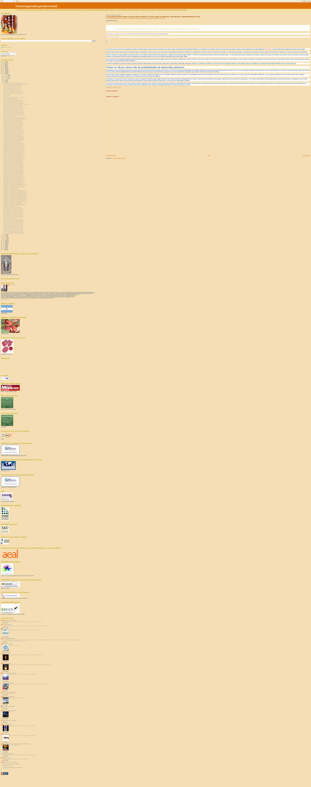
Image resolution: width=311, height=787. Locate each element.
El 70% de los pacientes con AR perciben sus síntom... (14, 174)
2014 (4, 243)
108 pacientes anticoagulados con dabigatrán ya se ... (13, 181)
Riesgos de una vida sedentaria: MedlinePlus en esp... (13, 100)
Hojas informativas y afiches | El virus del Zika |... (13, 85)
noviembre (5, 75)
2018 (4, 72)
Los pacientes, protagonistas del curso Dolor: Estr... (13, 155)
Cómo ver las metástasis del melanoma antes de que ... (14, 110)
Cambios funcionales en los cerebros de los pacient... (13, 114)
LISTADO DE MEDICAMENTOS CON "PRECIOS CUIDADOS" (15, 759)
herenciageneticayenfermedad (36, 6)
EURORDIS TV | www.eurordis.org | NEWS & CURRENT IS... (15, 190)
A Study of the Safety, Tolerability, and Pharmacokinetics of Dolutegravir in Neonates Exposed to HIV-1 (23, 621)
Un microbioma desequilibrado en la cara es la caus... (13, 226)
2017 (4, 73)
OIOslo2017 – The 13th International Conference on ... (14, 186)
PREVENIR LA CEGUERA (8, 696)
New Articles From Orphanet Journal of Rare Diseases (14, 103)
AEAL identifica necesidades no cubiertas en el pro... (13, 133)
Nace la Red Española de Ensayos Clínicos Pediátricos (14, 144)
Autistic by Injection (7, 724)
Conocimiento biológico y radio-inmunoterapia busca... (13, 136)
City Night (11, 711)
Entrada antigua (306, 155)
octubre (5, 77)
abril (4, 235)
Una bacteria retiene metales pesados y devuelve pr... (13, 111)
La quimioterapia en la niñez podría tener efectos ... (13, 141)
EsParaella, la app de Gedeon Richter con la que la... (13, 145)
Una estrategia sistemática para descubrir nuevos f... (13, 177)
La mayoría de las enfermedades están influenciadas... (14, 167)
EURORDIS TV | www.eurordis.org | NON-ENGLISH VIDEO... (15, 201)
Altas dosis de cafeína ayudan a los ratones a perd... (13, 107)
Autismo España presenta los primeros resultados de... (14, 123)
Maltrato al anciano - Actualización (10, 218)
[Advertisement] (118, 143)
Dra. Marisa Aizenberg (8, 682)
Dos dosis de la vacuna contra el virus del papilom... (13, 233)
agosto (4, 79)
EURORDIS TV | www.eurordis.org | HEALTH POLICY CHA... (15, 200)
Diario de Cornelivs (7, 663)
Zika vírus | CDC (6, 94)
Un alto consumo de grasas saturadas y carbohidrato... (14, 232)
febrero (5, 238)
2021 (4, 68)
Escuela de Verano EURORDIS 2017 (10, 206)
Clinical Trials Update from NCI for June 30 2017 (12, 101)
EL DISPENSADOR (7, 624)
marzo (4, 237)
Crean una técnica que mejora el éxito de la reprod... (13, 175)
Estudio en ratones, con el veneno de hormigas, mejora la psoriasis (22, 735)
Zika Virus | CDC (6, 96)
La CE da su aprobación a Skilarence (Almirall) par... (13, 163)
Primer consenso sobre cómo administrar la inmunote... (14, 117)
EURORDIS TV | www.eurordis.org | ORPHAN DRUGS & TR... (15, 199)
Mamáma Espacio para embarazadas (11, 763)
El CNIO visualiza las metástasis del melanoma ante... (13, 143)
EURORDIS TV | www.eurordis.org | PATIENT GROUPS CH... (15, 193)
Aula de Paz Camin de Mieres (9, 673)
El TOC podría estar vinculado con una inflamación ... (13, 216)
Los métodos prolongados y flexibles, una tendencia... (13, 139)
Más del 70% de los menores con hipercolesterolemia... (14, 220)
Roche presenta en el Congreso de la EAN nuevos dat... (14, 176)
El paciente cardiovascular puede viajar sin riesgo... (13, 150)
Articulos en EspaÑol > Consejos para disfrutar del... (13, 156)
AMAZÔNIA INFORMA (8, 753)
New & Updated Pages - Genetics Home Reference (13, 210)
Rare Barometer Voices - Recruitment (10, 188)
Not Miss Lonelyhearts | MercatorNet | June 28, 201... (13, 209)
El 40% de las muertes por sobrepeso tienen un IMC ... (14, 138)
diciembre (5, 74)
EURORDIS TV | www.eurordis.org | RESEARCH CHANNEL (15, 196)
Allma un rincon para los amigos (10, 762)
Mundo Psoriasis (6, 734)
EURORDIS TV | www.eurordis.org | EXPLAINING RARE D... (15, 195)
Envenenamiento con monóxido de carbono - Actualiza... (14, 149)
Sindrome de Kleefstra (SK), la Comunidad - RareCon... (14, 205)
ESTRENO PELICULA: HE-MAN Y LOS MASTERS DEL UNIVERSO (22, 674)
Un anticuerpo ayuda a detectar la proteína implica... (13, 225)
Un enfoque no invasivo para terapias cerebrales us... (13, 151)
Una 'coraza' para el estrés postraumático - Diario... (13, 120)
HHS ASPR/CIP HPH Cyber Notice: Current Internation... (14, 182)
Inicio (209, 155)
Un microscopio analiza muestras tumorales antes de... (14, 130)
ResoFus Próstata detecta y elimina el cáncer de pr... (13, 168)
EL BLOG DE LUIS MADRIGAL (10, 692)
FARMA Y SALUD (7, 757)
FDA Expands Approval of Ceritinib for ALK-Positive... (13, 162)
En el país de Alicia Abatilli (9, 706)
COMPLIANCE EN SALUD (14, 645)
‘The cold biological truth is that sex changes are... (13, 208)
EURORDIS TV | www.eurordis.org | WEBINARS (12, 202)
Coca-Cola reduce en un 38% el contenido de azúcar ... (14, 221)
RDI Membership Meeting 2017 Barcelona (11, 189)
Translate (12, 55)
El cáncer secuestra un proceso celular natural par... (13, 152)
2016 (4, 240)
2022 (4, 66)
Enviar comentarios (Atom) (119, 158)
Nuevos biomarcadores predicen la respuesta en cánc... (14, 132)
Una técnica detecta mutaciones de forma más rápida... (14, 112)
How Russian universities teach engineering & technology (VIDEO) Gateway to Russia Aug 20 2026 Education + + (25, 625)
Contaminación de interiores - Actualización (11, 142)
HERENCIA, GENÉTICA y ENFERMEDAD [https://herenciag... (15, 84)
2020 (4, 69)
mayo (4, 234)
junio (4, 81)
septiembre (5, 78)
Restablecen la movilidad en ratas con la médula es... (13, 169)
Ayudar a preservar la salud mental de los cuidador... (13, 223)
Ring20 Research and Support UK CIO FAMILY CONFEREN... (15, 184)
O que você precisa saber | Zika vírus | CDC (12, 87)
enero (4, 239)
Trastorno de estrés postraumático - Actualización (13, 214)
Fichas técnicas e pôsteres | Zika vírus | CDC (12, 86)
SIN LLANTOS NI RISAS (14, 745)
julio (4, 80)
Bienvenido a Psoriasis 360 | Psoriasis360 (12, 767)
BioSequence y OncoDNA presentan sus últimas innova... (14, 173)
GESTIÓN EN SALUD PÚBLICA (10, 620)
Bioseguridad (6, 628)
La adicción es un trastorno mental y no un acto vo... (13, 124)
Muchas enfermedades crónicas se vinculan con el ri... (14, 215)
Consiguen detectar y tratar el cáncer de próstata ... (13, 229)
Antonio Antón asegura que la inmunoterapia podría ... (13, 170)
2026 (4, 61)
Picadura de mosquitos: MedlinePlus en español (12, 99)
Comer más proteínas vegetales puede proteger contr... (14, 154)
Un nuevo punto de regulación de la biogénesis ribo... (13, 119)
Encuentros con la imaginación (10, 720)
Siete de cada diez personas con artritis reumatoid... (13, 219)
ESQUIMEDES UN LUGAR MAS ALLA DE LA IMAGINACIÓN (16, 743)
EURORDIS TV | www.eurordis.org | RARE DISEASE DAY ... (15, 197)
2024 (4, 64)
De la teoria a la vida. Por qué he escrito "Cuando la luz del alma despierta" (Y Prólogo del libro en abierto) (29, 664)
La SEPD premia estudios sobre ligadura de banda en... (14, 171)
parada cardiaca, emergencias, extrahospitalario (12, 122)
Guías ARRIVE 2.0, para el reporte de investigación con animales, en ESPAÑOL (24, 630)
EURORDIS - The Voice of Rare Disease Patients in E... (14, 187)
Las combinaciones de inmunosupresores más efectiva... (14, 178)
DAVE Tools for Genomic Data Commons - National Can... (14, 97)
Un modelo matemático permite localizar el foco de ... (13, 125)
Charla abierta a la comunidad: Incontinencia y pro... (13, 183)
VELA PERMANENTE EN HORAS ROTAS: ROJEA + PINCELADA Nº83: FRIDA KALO (26, 654)
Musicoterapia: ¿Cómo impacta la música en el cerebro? (14, 157)
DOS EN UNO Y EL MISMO (8, 693)
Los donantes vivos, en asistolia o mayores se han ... (13, 228)
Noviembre (5, 707)
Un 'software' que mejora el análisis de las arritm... (13, 126)
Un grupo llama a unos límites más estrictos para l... (13, 161)
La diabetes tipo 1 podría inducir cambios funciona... (13, 129)
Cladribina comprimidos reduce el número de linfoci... (13, 164)
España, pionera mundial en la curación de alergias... (13, 213)
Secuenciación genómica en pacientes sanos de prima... (14, 137)
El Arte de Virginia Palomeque (9, 710)
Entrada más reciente (111, 155)
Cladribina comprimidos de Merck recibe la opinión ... (13, 227)
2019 (4, 70)
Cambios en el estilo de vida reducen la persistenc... (13, 106)
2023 (4, 65)
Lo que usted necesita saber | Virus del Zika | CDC (13, 91)
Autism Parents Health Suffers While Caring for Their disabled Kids (22, 725)
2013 (4, 244)
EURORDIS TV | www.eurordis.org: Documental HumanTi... (15, 203)
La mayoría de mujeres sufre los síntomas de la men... (14, 158)
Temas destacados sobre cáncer (9, 116)
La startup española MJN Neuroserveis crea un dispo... (14, 148)
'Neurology (268, 49)
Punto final (5, 721)
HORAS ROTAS (6, 653)
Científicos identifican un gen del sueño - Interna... (13, 222)
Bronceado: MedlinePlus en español (10, 98)
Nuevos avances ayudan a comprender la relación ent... (14, 113)
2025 (4, 63)
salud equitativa (12, 285)
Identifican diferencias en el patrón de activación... (13, 180)
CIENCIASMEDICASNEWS (9, 638)
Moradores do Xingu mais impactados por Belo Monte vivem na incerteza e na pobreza (20, 754)
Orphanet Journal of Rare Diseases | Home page (13, 160)
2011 (4, 247)
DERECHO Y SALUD (7, 643)
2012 (4, 245)
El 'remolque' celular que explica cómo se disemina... (13, 131)
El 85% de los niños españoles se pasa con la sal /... (13, 109)
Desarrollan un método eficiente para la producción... (13, 165)
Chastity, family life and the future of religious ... (12, 207)
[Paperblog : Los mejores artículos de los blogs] (5, 379)
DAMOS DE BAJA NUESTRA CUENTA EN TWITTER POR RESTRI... (16, 104)
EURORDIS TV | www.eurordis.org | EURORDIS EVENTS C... (15, 194)
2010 (4, 248)
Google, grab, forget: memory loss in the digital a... (13, 105)
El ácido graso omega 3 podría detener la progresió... (13, 231)
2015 (4, 241)
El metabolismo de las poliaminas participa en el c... (13, 135)
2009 (4, 249)
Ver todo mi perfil (4, 299)
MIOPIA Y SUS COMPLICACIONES (16, 697)
